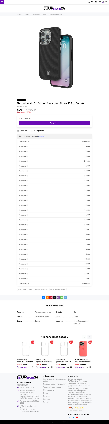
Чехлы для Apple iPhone (41, 289)
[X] (54, 297)
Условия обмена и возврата (52, 387)
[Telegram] (65, 297)
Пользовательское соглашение (54, 384)
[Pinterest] (50, 297)
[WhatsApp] (61, 297)
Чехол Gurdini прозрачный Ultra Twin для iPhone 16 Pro (44, 361)
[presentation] (84, 337)
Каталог (46, 393)
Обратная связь (48, 390)
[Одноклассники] (47, 297)
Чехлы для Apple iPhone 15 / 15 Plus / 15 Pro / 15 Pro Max (58, 289)
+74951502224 (24, 382)
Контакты (46, 396)
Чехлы (30, 289)
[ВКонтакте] (43, 297)
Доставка (46, 399)
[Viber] (58, 297)
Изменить (41, 136)
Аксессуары (22, 289)
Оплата (45, 402)
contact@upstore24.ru (28, 387)
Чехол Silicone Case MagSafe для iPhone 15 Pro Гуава (83, 361)
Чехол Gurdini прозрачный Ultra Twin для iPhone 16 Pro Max (25, 361)
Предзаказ (54, 123)
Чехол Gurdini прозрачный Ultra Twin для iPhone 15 (64, 361)
